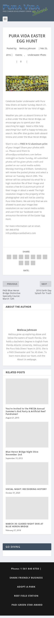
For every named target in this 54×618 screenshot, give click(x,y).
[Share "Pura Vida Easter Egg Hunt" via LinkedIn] (39, 257)
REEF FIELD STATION (26, 595)
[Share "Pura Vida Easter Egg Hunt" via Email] (27, 263)
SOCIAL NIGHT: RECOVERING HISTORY (26, 489)
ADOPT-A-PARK (26, 586)
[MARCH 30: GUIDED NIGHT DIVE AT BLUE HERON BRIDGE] (27, 508)
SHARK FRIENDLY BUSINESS (26, 577)
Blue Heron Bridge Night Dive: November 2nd (22, 453)
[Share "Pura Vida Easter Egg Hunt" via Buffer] (45, 257)
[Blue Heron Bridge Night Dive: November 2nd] (27, 434)
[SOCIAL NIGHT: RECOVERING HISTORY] (27, 473)
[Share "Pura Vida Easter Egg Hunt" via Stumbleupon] (21, 263)
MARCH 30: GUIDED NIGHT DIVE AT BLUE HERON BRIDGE (24, 525)
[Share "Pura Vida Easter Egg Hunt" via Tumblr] (27, 257)
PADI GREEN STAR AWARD (27, 604)
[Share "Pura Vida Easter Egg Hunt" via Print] (33, 263)
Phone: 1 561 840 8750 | (26, 568)
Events (18, 54)
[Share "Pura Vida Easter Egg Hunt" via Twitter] (15, 257)
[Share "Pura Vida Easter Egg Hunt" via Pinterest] (33, 257)
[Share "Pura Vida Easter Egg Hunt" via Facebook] (9, 257)
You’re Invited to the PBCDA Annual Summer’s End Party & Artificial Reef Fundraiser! (25, 411)
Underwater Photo (37, 54)
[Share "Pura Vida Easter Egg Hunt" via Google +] (21, 257)
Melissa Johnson (27, 48)
